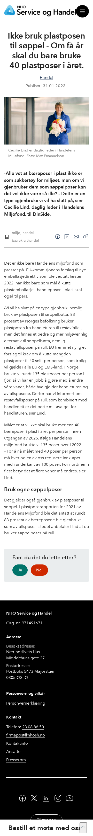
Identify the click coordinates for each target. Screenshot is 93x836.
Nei (39, 570)
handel (28, 232)
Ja (20, 570)
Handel (46, 77)
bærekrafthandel (25, 240)
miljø (16, 232)
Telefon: (25, 726)
